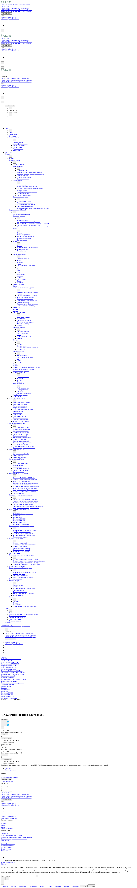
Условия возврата (6, 847)
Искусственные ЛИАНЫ (9, 667)
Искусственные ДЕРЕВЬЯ (9, 662)
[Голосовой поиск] (3, 878)
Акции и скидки (6, 686)
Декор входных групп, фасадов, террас (13, 679)
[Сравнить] (5, 724)
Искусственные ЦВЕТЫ (9, 665)
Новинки (4, 688)
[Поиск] (2, 31)
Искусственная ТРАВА (8, 669)
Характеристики (10, 770)
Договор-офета (6, 849)
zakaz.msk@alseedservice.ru (10, 19)
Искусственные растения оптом (11, 835)
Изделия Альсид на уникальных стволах (14, 839)
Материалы (4, 833)
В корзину (5, 734)
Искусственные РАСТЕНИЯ (10, 664)
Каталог (3, 823)
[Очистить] (37, 876)
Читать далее (16, 871)
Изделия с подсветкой (8, 676)
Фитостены (4, 691)
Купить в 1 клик (6, 738)
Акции (3, 825)
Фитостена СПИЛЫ (7, 696)
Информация (5, 840)
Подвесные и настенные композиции (13, 672)
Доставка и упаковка (7, 845)
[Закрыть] (2, 102)
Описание (8, 768)
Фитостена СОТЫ (7, 695)
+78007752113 (5, 6)
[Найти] (7, 878)
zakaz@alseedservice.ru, (8, 17)
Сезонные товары (6, 660)
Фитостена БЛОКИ (7, 693)
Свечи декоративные (7, 684)
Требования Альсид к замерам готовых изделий (16, 837)
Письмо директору (7, 828)
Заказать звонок (6, 13)
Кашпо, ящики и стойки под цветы (12, 683)
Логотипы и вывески (7, 677)
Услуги (3, 827)
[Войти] (2, 33)
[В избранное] (5, 721)
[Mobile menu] (2, 67)
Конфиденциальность (8, 862)
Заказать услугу (7, 779)
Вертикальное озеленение (9, 777)
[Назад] (10, 108)
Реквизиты (4, 851)
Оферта (3, 864)
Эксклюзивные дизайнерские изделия (13, 674)
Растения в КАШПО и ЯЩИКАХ (11, 671)
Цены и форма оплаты (8, 844)
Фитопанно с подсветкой (9, 698)
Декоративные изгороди (9, 681)
